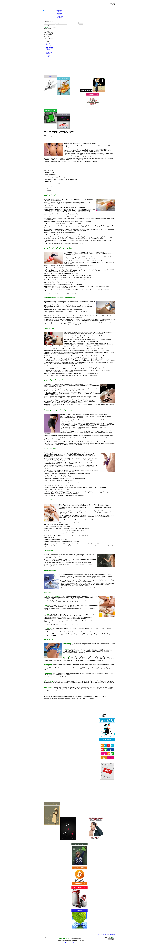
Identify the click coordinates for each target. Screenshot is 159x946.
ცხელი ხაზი (48, 51)
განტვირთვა (60, 16)
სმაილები (48, 53)
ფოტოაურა (59, 17)
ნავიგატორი (60, 10)
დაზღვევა (48, 54)
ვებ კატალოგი (49, 52)
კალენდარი (48, 44)
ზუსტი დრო (48, 43)
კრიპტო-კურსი (49, 56)
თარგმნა (48, 49)
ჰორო (103, 746)
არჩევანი (59, 11)
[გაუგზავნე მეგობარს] (45, 165)
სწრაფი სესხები (49, 48)
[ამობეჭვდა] (44, 165)
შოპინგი (59, 14)
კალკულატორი (49, 45)
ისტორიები (59, 13)
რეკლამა (104, 745)
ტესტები (103, 747)
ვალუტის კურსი (49, 47)
